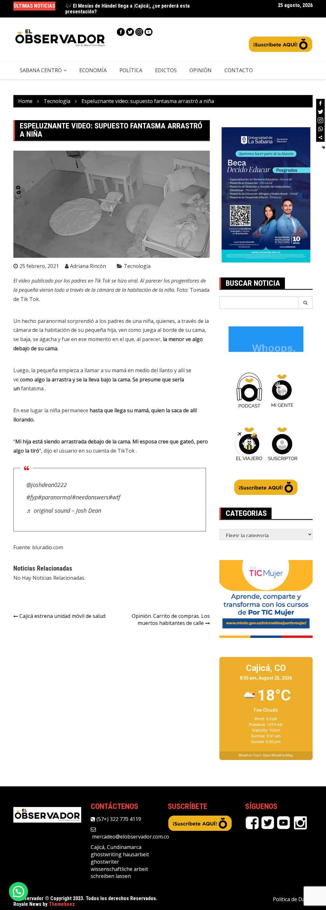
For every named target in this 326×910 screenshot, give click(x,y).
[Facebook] (121, 32)
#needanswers (90, 497)
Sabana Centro (41, 70)
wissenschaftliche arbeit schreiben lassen (119, 873)
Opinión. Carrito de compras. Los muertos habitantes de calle (171, 619)
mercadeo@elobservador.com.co (130, 836)
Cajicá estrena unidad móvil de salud (62, 615)
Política (130, 70)
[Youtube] (148, 32)
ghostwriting (106, 854)
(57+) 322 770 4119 (118, 819)
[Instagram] (139, 32)
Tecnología (137, 266)
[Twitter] (130, 32)
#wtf (114, 497)
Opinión (200, 70)
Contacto (238, 70)
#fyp (32, 497)
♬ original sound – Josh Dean (63, 510)
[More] (320, 137)
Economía (93, 70)
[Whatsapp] (320, 129)
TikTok (126, 450)
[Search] (306, 302)
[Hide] (323, 147)
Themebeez (62, 904)
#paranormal (55, 497)
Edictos (166, 70)
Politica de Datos (293, 899)
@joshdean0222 (46, 485)
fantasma (33, 388)
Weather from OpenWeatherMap (265, 755)
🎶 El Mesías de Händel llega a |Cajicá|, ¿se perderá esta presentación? (127, 9)
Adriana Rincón (88, 266)
